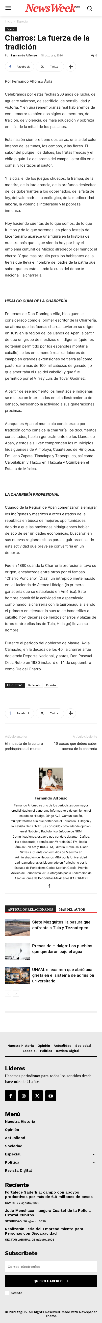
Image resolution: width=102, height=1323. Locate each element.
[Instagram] (23, 1095)
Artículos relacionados (30, 909)
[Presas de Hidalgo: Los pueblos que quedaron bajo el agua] (17, 951)
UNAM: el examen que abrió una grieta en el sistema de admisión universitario (63, 975)
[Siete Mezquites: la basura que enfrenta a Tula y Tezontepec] (17, 927)
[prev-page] (8, 994)
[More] (71, 67)
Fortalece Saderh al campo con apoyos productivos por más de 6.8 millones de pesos (49, 1194)
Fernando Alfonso (24, 55)
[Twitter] (37, 1095)
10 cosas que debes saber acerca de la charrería (75, 746)
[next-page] (16, 994)
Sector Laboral (17, 1239)
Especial (22, 21)
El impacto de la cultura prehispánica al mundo (24, 746)
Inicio (8, 21)
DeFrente (34, 685)
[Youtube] (50, 1095)
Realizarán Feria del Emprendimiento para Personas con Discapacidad (44, 1231)
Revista (51, 685)
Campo (10, 1203)
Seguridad (13, 1221)
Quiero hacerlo (48, 1281)
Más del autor (72, 909)
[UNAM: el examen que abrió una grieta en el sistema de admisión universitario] (17, 975)
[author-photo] (51, 791)
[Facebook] (51, 886)
